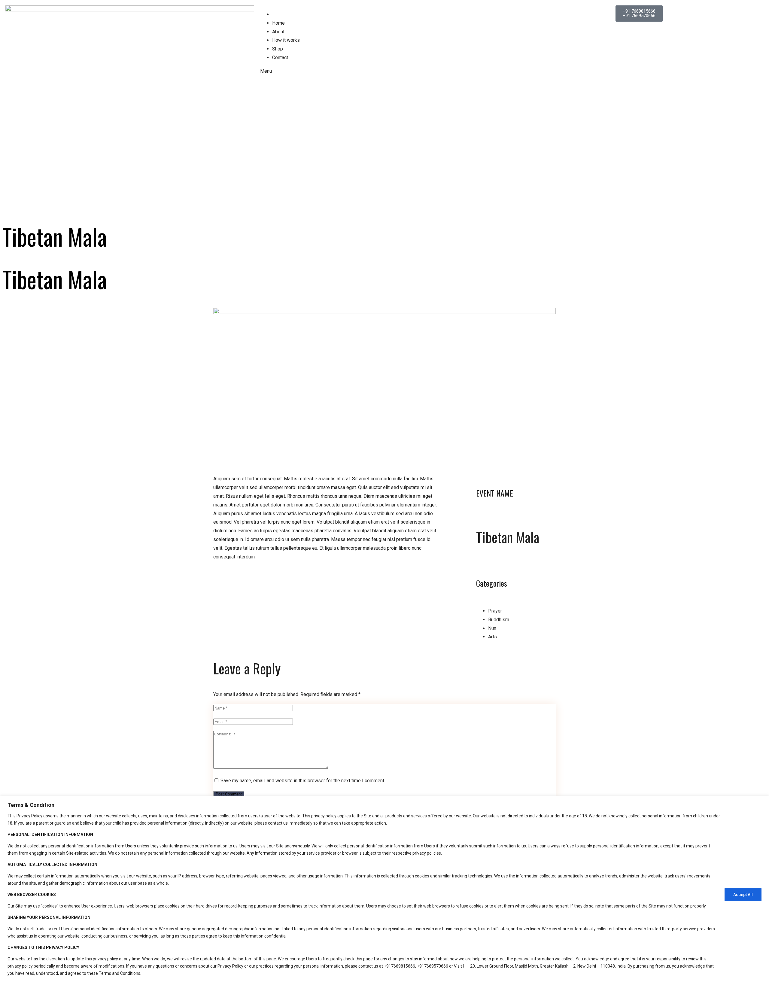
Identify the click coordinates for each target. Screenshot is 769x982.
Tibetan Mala (507, 537)
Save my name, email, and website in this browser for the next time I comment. (302, 780)
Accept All (743, 894)
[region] (384, 889)
